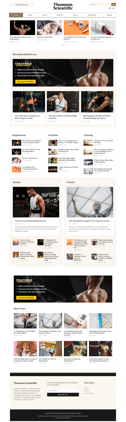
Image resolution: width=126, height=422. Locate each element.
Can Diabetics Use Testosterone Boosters (75, 38)
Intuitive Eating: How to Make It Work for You (68, 150)
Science (75, 15)
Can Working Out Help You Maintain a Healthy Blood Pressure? (73, 333)
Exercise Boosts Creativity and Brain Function (27, 242)
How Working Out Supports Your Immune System (103, 170)
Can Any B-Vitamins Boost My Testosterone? (101, 38)
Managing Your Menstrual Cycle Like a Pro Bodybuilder (100, 332)
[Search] (113, 4)
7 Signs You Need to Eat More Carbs (68, 168)
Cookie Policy (88, 393)
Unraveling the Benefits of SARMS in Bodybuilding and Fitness (96, 117)
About (86, 388)
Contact (86, 391)
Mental (44, 15)
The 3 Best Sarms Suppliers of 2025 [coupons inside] (27, 117)
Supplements (92, 15)
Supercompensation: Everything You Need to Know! (105, 242)
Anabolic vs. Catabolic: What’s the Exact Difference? (80, 257)
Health (30, 15)
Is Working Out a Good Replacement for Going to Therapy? (51, 243)
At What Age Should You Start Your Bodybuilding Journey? (99, 360)
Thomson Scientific (63, 6)
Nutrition (60, 15)
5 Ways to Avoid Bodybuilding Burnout (30, 221)
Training (109, 15)
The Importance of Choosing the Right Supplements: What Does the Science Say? (81, 244)
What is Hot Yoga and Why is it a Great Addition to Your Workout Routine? (104, 151)
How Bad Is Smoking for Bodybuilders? (72, 360)
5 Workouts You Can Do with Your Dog (103, 142)
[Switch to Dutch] (113, 8)
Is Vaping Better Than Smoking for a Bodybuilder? (24, 332)
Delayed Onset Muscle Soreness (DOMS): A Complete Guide (105, 257)
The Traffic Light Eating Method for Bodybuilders (67, 159)
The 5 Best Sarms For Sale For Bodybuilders (20, 38)
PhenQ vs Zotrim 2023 (44, 37)
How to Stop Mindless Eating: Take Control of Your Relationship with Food (51, 256)
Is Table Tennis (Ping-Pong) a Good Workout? (103, 161)
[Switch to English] (110, 8)
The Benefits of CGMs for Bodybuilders (47, 360)
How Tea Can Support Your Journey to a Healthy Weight (68, 142)
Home (16, 15)
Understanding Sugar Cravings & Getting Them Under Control (27, 255)
